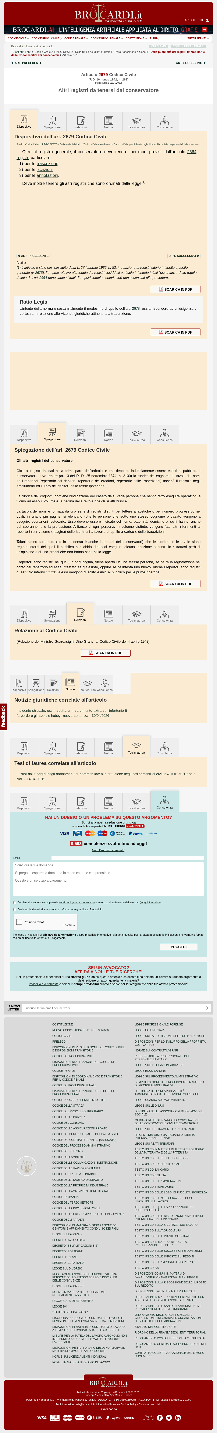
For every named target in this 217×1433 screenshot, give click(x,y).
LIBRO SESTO (77, 51)
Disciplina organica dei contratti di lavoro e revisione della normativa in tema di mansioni (88, 1319)
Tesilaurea (136, 127)
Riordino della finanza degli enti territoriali (170, 1332)
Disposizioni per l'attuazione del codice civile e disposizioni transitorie (88, 1049)
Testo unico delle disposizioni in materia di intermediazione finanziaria (169, 1217)
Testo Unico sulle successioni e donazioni (168, 1250)
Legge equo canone (150, 1070)
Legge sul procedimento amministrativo (166, 1076)
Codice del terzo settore (72, 1202)
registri (23, 157)
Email (16, 857)
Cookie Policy (128, 1404)
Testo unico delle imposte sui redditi (164, 1256)
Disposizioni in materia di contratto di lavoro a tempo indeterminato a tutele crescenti (88, 1328)
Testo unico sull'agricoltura (158, 1230)
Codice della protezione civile (76, 1208)
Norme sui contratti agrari (156, 1050)
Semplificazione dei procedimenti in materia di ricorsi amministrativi (169, 1084)
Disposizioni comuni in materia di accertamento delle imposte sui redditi (166, 1275)
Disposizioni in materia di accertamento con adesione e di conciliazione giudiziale (169, 1298)
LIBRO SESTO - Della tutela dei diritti (61, 144)
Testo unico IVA (147, 1267)
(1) (143, 182)
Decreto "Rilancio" (67, 1257)
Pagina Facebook (160, 1416)
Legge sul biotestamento (72, 1300)
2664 (191, 151)
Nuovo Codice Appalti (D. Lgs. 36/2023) (80, 1030)
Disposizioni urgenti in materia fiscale (165, 1291)
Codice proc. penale (105, 38)
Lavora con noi (108, 1409)
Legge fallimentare (150, 1030)
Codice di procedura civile (73, 1056)
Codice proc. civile (45, 38)
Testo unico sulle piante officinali (162, 1236)
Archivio (156, 1404)
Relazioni (80, 127)
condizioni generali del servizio (77, 902)
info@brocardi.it (85, 1404)
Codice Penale (74, 38)
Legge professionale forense (159, 1024)
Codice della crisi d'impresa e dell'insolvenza (88, 1214)
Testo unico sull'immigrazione (158, 1181)
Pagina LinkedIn (178, 1416)
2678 (39, 272)
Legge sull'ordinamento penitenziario (165, 1129)
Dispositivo (24, 440)
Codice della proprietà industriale (80, 1185)
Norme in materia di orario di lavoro (81, 1362)
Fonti (28, 51)
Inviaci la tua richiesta (43, 984)
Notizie (108, 127)
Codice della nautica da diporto (77, 1179)
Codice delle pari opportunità (76, 1168)
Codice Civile (17, 38)
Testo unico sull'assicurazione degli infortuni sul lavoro (164, 1200)
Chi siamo (144, 1404)
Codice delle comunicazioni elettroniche (85, 1162)
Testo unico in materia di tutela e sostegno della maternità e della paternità (169, 1151)
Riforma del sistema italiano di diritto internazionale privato (165, 1136)
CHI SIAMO (158, 46)
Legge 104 (59, 1306)
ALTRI (153, 38)
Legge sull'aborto (67, 1234)
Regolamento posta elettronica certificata (170, 1338)
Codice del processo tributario (77, 1111)
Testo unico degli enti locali (158, 1164)
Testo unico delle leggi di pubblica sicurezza (171, 1192)
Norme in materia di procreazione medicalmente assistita (79, 1293)
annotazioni (47, 175)
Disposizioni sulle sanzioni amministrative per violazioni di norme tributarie (168, 1307)
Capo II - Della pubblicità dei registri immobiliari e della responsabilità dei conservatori (157, 144)
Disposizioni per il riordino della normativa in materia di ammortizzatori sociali (88, 1349)
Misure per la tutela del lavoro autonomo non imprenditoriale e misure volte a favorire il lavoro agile (89, 1339)
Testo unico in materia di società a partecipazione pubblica (162, 1243)
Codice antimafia (65, 1196)
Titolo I (120, 51)
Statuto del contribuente (155, 1326)
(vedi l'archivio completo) (108, 850)
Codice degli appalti (68, 1219)
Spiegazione (52, 127)
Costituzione (135, 38)
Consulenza (165, 127)
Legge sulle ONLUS (149, 1105)
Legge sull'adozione (68, 1286)
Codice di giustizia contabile (74, 1174)
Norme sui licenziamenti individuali (79, 1356)
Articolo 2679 (70, 55)
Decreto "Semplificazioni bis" (75, 1245)
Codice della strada (68, 1105)
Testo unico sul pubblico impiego (161, 1158)
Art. (28, 63)
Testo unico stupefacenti (155, 1186)
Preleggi (59, 1041)
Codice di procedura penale (74, 1085)
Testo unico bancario (152, 1169)
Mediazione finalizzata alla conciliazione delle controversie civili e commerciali (167, 1122)
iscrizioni (45, 169)
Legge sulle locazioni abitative (159, 1065)
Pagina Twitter (169, 1416)
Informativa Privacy (107, 1404)
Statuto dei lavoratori (70, 1312)
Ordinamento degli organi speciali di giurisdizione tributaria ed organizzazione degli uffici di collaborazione (169, 1318)
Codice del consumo (68, 1122)
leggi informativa (150, 902)
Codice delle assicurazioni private (79, 1128)
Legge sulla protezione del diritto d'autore (170, 1036)
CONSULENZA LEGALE (188, 46)
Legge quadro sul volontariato (160, 1100)
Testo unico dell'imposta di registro (164, 1262)
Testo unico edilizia (150, 1175)
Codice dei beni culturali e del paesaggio (85, 1134)
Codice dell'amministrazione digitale (81, 1191)
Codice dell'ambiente (68, 1157)
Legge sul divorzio (67, 1268)
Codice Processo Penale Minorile (79, 1100)
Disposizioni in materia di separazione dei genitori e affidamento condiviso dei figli (85, 1227)
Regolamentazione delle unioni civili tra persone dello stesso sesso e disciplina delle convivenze (84, 1277)
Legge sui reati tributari (154, 1143)
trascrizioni (47, 163)
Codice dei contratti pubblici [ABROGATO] (84, 1139)
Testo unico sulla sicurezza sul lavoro (166, 1224)
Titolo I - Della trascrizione (96, 144)
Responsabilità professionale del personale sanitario (162, 1058)
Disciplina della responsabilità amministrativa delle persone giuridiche (167, 1092)
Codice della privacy (68, 1117)
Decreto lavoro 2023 (68, 1240)
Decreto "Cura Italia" (68, 1262)
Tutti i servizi (197, 38)
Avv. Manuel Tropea (121, 1395)
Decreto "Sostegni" (67, 1251)
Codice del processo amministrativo (81, 1145)
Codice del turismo (67, 1151)
